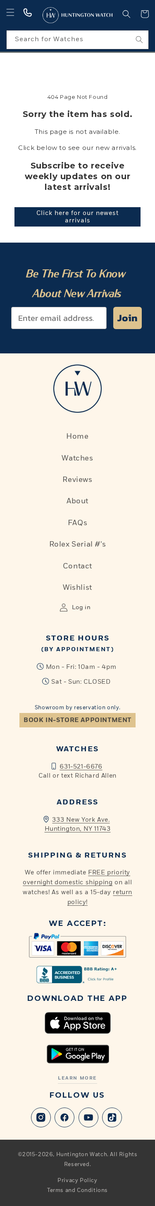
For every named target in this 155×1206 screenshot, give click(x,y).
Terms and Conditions (77, 1190)
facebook (64, 1117)
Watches (77, 458)
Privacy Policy (77, 1180)
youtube (88, 1117)
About (77, 501)
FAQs (77, 523)
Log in (81, 607)
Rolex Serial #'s (77, 544)
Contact (77, 566)
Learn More (77, 1078)
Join (127, 318)
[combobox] (77, 39)
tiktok (112, 1117)
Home (77, 436)
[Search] (139, 39)
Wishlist (77, 587)
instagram (41, 1117)
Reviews (77, 480)
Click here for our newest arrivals (77, 217)
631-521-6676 (81, 767)
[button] (10, 12)
